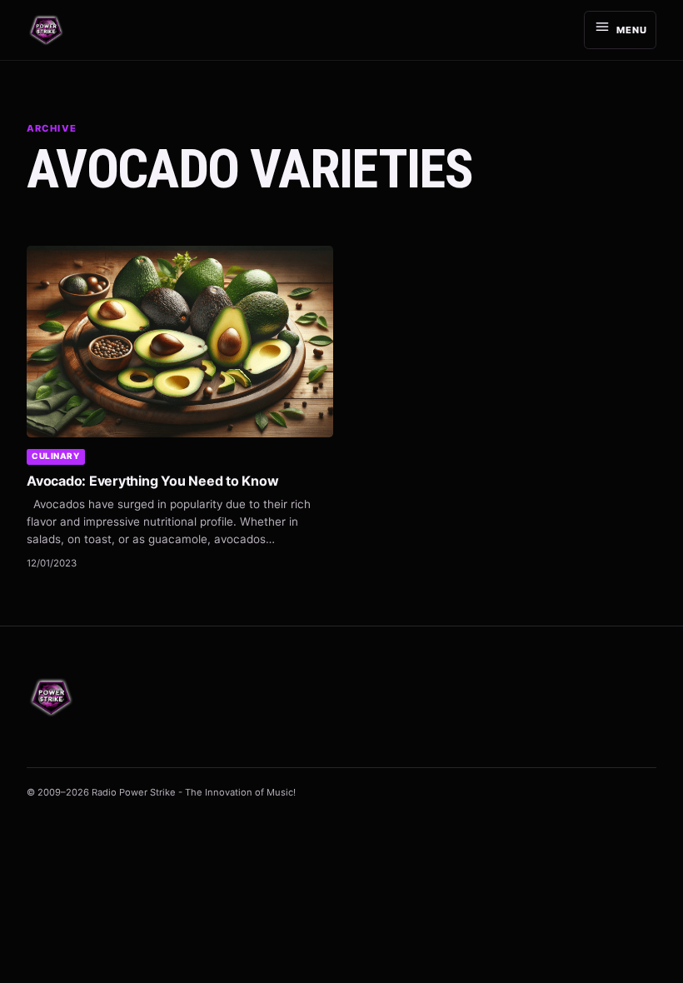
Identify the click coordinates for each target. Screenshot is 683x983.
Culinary (55, 456)
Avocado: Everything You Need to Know (152, 480)
